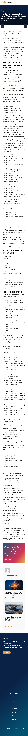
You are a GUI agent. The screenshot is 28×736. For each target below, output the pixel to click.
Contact (14, 719)
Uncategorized (5, 20)
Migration (20, 18)
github (20, 540)
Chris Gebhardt (10, 597)
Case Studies (14, 708)
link (13, 348)
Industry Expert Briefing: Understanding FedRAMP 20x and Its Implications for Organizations (13, 617)
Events (14, 712)
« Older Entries (8, 626)
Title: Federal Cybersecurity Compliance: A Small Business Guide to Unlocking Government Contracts (13, 594)
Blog (14, 701)
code (10, 88)
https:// (4, 527)
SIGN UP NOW (8, 559)
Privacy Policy (14, 733)
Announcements (13, 18)
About (14, 698)
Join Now (6, 652)
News (14, 705)
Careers (14, 715)
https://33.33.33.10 (16, 515)
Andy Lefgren (10, 621)
